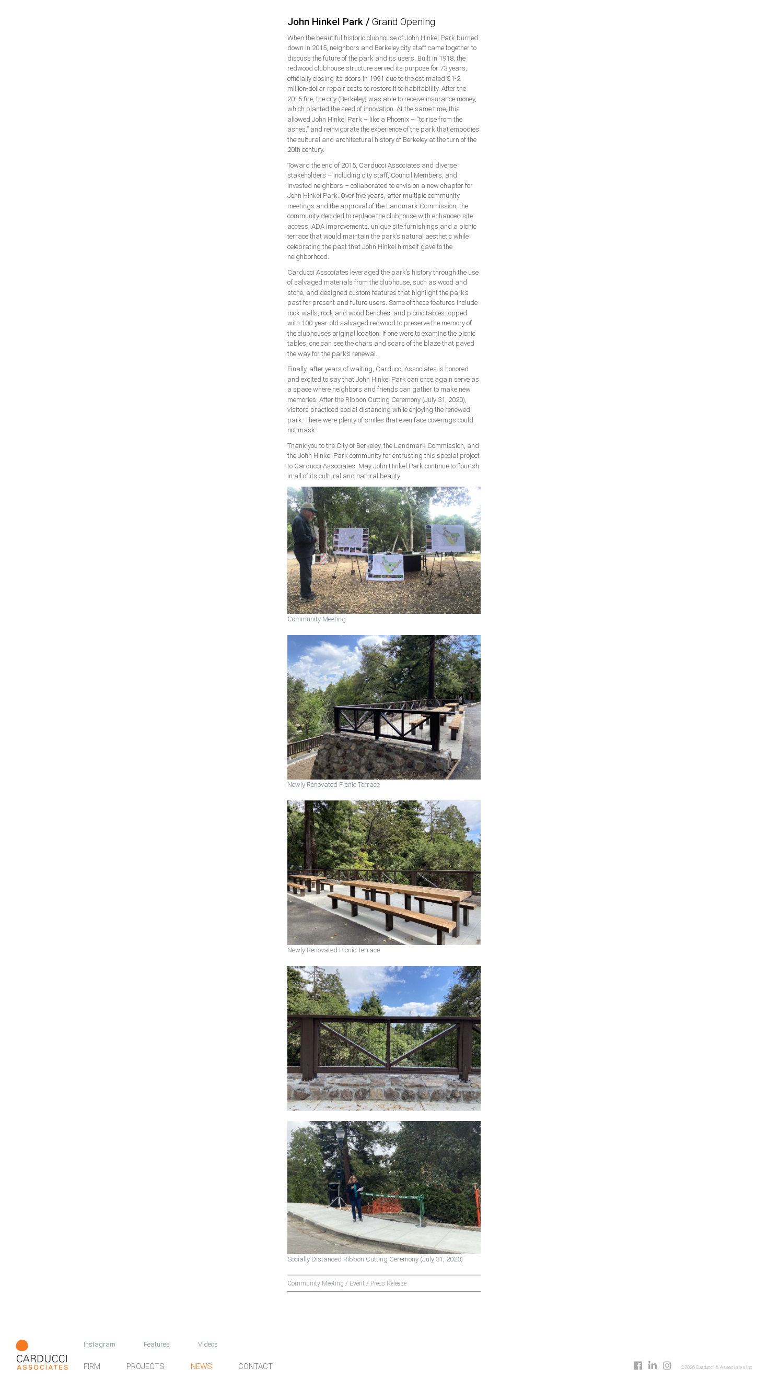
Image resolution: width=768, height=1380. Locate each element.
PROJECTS (145, 1366)
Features (157, 1344)
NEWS (201, 1366)
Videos (208, 1344)
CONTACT (255, 1366)
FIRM (92, 1366)
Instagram (99, 1344)
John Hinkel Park (326, 22)
